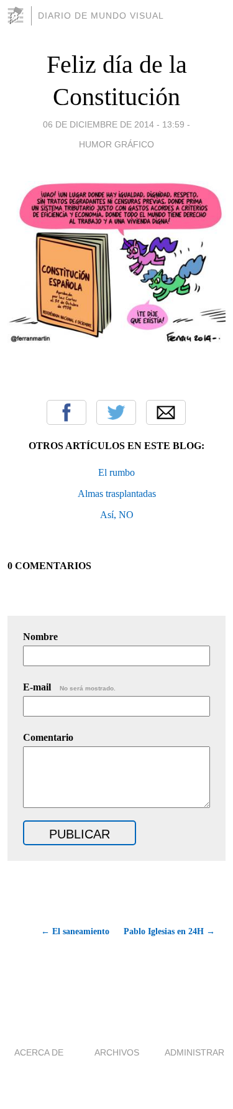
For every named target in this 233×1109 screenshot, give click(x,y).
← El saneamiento (75, 931)
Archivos (116, 1052)
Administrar (194, 1052)
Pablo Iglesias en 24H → (169, 931)
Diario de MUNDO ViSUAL (101, 16)
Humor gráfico (116, 144)
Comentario (48, 737)
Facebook (66, 412)
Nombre (40, 636)
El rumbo (116, 472)
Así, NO (117, 514)
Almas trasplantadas (117, 493)
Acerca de (38, 1052)
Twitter (116, 412)
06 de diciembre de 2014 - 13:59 (114, 124)
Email (166, 412)
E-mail (69, 687)
